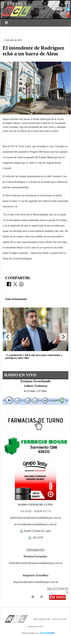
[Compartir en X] (15, 285)
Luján (9, 29)
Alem (21, 29)
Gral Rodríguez (39, 29)
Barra (9, 35)
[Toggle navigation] (6, 22)
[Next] (63, 336)
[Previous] (8, 336)
